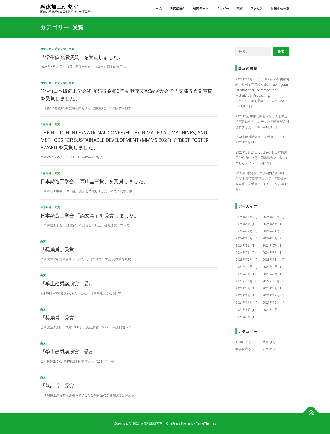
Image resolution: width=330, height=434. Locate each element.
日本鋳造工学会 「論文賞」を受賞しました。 (89, 215)
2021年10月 (270, 302)
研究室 (267, 349)
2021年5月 (270, 309)
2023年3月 (270, 274)
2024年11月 (270, 231)
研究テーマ (201, 8)
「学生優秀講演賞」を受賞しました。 (81, 56)
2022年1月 (243, 295)
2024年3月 (270, 252)
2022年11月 (244, 281)
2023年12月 (244, 259)
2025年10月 (270, 217)
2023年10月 (244, 267)
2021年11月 (244, 302)
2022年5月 (243, 288)
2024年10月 (244, 238)
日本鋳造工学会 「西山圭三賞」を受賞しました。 (94, 181)
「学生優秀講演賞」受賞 (66, 283)
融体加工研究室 (59, 7)
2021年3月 (243, 317)
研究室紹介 (177, 8)
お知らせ (45, 48)
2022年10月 (270, 281)
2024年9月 (270, 238)
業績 (240, 8)
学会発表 (68, 48)
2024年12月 (244, 231)
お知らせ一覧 (280, 8)
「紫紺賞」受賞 (57, 385)
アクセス (257, 8)
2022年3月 (270, 288)
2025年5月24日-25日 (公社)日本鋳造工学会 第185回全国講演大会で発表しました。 (262, 157)
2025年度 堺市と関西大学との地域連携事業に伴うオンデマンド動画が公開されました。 (262, 121)
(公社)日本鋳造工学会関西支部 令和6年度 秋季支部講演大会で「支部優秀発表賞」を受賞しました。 (261, 178)
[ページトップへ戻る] (311, 413)
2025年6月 (243, 224)
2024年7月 (270, 245)
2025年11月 (244, 217)
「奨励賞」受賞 (57, 249)
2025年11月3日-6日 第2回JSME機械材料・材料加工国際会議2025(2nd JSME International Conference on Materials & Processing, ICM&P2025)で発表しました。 (262, 90)
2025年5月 (270, 224)
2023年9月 (270, 267)
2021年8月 (243, 309)
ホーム (157, 8)
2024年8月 (243, 245)
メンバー (222, 8)
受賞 (57, 48)
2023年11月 (270, 259)
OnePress (173, 423)
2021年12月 (270, 295)
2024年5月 (243, 252)
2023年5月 (243, 274)
